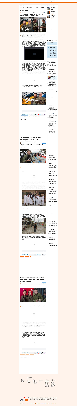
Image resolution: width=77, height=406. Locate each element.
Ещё (56, 40)
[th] (35, 114)
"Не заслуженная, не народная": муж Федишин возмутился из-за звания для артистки (53, 43)
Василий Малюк (38, 116)
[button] (20, 1)
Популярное (50, 40)
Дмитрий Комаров (27, 116)
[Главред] (24, 1)
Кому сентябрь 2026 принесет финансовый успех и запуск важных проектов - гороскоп (53, 53)
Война (52, 18)
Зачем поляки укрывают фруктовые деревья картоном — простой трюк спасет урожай (53, 47)
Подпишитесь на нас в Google (44, 12)
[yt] (38, 114)
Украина (52, 14)
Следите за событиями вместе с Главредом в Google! (25, 114)
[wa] (34, 114)
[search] (56, 1)
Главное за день (51, 5)
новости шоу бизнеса (32, 116)
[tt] (41, 114)
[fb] (40, 114)
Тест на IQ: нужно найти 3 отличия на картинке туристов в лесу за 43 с (53, 50)
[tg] (37, 114)
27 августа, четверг (50, 64)
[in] (44, 114)
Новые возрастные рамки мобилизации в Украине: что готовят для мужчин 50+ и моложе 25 (53, 56)
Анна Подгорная (23, 12)
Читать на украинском (43, 5)
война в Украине (22, 116)
